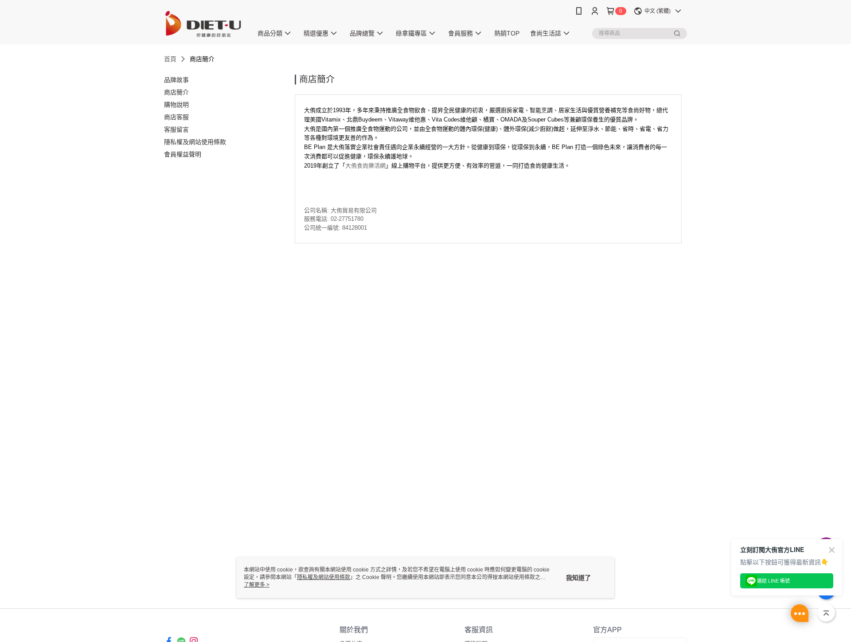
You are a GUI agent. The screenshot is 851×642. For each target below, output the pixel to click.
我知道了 (578, 577)
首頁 (170, 59)
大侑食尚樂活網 (365, 165)
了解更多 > (256, 585)
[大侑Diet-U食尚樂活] (203, 23)
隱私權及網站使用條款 (323, 577)
